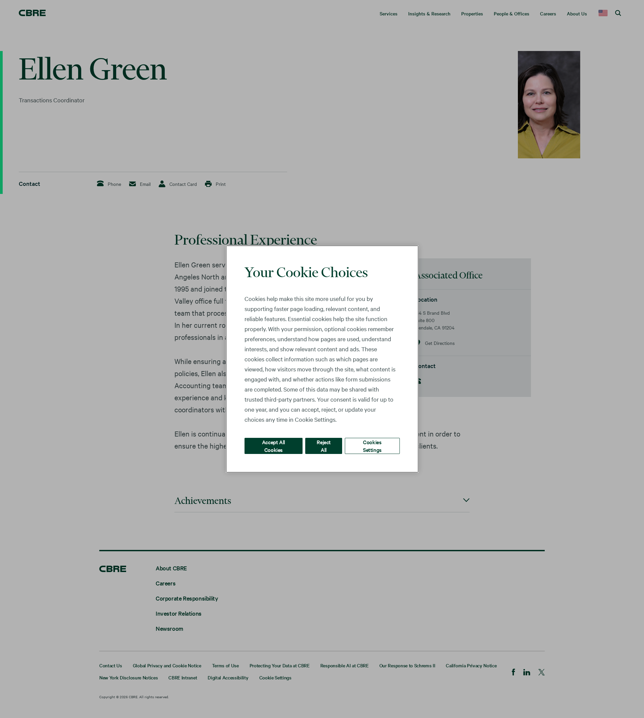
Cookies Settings (372, 445)
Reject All (324, 445)
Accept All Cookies (273, 445)
